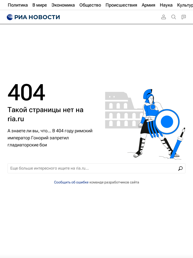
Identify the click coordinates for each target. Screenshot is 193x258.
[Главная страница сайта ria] (33, 17)
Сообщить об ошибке (71, 182)
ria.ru (16, 119)
